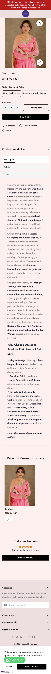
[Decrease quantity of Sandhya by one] (5, 107)
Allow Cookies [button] (32, 667)
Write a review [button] (25, 557)
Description (9, 159)
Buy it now (25, 116)
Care (6, 174)
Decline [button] (8, 667)
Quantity (6, 102)
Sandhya (9, 509)
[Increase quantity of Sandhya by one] (17, 107)
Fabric (7, 167)
